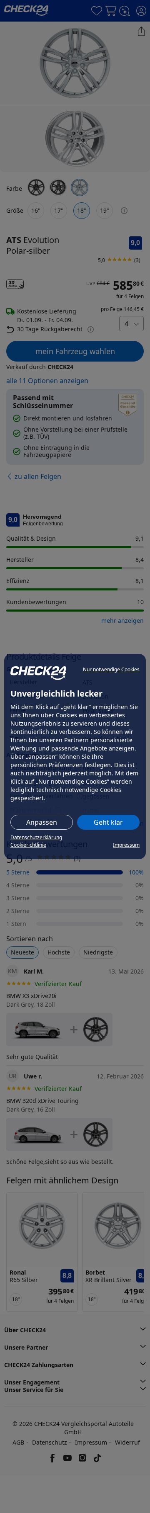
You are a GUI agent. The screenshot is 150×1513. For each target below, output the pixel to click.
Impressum (126, 844)
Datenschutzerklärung (36, 837)
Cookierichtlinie (28, 844)
